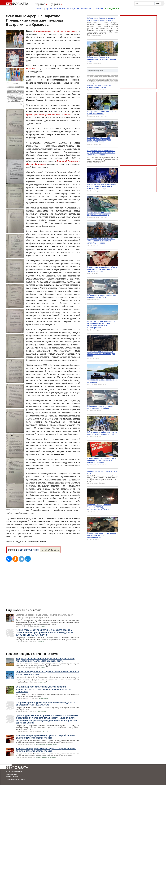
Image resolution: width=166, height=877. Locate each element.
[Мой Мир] (28, 559)
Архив (49, 8)
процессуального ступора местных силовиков (48, 114)
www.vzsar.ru (14, 509)
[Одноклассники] (15, 559)
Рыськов (30, 69)
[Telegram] (22, 559)
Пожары (99, 8)
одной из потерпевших (65, 31)
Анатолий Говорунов (67, 161)
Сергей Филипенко (36, 164)
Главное (39, 8)
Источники (59, 8)
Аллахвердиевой (42, 31)
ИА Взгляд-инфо (29, 549)
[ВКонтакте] (9, 559)
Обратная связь (11, 775)
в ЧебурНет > (112, 8)
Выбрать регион (12, 777)
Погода (71, 8)
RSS (23, 780)
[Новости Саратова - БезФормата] (14, 3)
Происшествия (84, 8)
